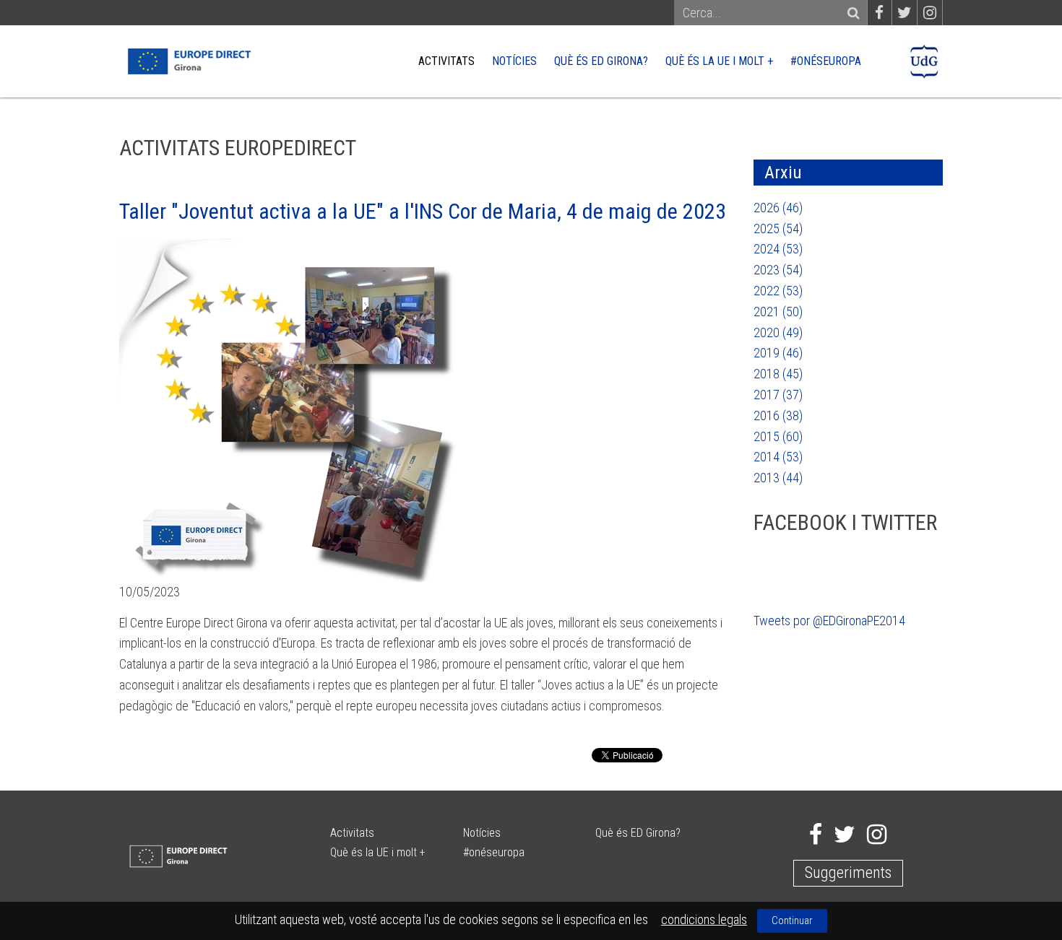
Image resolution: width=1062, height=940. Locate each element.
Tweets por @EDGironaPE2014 (829, 620)
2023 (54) (778, 269)
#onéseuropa (825, 61)
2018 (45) (778, 373)
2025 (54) (778, 228)
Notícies (514, 61)
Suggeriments (848, 872)
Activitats (446, 61)
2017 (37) (778, 394)
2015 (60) (778, 436)
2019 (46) (778, 352)
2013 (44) (778, 477)
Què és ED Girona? (601, 61)
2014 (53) (778, 456)
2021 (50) (778, 311)
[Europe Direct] (188, 60)
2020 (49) (778, 332)
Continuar (792, 920)
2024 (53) (778, 248)
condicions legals (704, 919)
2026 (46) (778, 207)
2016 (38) (778, 415)
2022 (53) (778, 290)
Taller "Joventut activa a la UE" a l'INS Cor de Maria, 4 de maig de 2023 (422, 211)
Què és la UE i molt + (719, 61)
